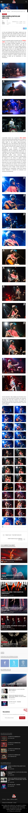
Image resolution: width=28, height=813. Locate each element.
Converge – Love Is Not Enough (9, 644)
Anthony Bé (5, 595)
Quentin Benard (6, 645)
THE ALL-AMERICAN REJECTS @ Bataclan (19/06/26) (11, 576)
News (3, 590)
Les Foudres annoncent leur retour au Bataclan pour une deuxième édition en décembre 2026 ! (12, 609)
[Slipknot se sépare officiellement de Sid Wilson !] (14, 680)
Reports (4, 14)
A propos (4, 799)
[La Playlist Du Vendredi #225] (4, 744)
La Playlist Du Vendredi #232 (14, 748)
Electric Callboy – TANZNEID (15, 701)
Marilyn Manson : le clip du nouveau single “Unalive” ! (17, 690)
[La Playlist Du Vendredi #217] (4, 738)
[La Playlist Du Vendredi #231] (4, 756)
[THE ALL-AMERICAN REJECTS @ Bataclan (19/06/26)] (14, 572)
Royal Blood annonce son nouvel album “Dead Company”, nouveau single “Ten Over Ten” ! (17, 696)
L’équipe (8, 799)
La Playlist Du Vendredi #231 (14, 754)
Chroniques (4, 642)
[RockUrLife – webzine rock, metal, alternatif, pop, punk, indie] (14, 795)
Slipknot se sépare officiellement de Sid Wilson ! (12, 684)
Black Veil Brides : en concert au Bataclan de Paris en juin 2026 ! (13, 626)
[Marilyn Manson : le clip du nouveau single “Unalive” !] (4, 691)
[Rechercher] (26, 2)
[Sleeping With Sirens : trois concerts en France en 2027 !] (14, 589)
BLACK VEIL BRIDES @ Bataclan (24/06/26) (11, 559)
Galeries (4, 557)
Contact (14, 802)
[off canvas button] (1, 2)
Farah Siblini (5, 561)
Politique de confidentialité (7, 802)
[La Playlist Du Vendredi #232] (4, 750)
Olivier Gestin (3, 23)
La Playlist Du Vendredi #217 (14, 736)
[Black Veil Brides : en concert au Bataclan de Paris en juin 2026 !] (14, 623)
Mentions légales (13, 799)
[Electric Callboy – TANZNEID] (4, 703)
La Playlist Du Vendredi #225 (14, 742)
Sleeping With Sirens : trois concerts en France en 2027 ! (12, 592)
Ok (8, 811)
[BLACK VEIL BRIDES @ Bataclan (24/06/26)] (14, 555)
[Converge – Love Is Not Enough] (14, 639)
